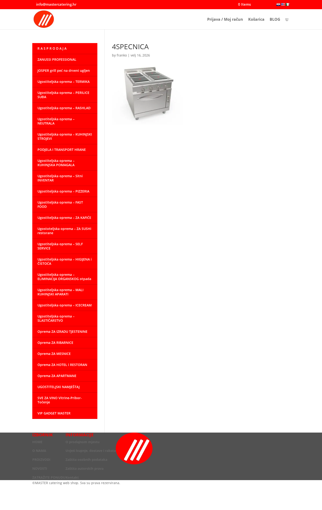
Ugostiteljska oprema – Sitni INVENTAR (60, 178)
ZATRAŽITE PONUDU (49, 477)
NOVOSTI (39, 468)
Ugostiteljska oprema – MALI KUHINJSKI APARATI (60, 292)
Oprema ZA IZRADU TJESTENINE (62, 331)
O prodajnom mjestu (82, 442)
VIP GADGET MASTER (53, 413)
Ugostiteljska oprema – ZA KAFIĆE (64, 217)
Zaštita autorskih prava (84, 468)
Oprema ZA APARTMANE (56, 375)
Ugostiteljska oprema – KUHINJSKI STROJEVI (64, 136)
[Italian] (287, 4)
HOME (37, 442)
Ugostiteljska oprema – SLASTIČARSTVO (55, 318)
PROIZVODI (41, 459)
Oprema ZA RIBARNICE (55, 342)
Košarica (256, 20)
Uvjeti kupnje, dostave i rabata (91, 450)
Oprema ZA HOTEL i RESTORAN (62, 364)
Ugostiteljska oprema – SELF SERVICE (60, 246)
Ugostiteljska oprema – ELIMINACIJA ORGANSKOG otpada (64, 276)
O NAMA (39, 450)
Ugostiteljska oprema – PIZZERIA (63, 191)
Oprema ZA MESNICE (54, 353)
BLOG (275, 20)
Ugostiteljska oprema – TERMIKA (63, 81)
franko (122, 55)
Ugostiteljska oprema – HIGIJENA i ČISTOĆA (64, 261)
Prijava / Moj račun (225, 20)
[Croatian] (278, 4)
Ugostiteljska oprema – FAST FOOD (60, 204)
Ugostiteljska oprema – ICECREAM (64, 305)
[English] (283, 4)
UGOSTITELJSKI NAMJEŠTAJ (58, 387)
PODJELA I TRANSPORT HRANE (61, 149)
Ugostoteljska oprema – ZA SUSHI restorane (64, 230)
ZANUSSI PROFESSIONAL (56, 59)
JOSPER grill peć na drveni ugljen (63, 70)
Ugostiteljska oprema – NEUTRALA (55, 121)
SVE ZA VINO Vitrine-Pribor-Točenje (59, 400)
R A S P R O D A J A (51, 48)
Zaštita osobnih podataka (86, 459)
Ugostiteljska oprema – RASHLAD (64, 108)
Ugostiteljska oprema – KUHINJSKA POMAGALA (55, 162)
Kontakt (72, 477)
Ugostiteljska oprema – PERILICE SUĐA (63, 94)
